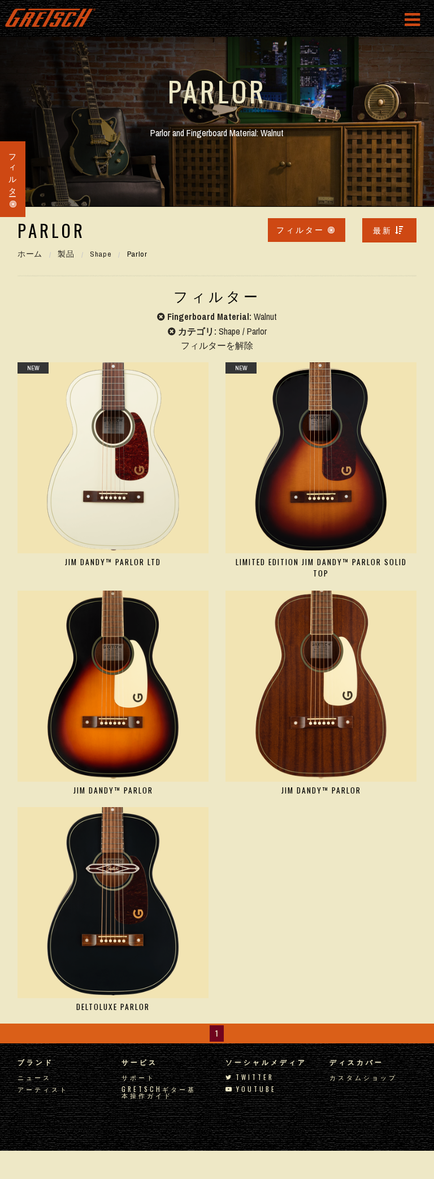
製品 (66, 254)
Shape (100, 254)
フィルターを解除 (217, 345)
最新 (382, 230)
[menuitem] (389, 230)
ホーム (30, 254)
